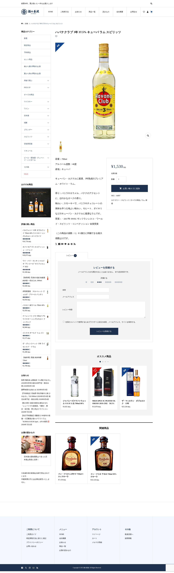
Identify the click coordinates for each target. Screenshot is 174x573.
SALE (26, 174)
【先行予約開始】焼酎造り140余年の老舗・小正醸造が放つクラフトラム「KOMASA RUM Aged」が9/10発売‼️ (35, 418)
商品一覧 (92, 12)
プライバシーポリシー (34, 542)
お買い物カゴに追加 (131, 188)
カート (94, 538)
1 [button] (100, 361)
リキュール (28, 151)
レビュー (71, 255)
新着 (25, 38)
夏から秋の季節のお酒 (32, 73)
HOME (50, 12)
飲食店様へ (129, 534)
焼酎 (25, 123)
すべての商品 (135, 200)
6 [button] (41, 451)
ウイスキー (28, 102)
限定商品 (27, 45)
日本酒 (26, 115)
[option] (74, 388)
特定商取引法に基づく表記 (36, 538)
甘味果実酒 (28, 144)
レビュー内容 (67, 309)
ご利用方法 (64, 12)
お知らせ (78, 12)
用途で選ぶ (28, 80)
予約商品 (27, 52)
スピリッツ (125, 200)
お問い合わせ (31, 546)
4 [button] (107, 361)
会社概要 (119, 12)
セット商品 (28, 59)
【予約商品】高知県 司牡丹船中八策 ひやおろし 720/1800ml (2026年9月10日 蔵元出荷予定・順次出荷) (35, 396)
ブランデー (28, 130)
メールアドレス (68, 297)
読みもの (106, 12)
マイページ (96, 534)
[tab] (71, 255)
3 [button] (105, 361)
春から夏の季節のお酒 (32, 66)
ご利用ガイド (31, 534)
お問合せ (133, 12)
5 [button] (39, 451)
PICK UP (27, 87)
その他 (26, 167)
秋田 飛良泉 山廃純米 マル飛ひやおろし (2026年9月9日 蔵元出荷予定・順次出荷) (36, 383)
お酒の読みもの (65, 550)
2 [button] (102, 361)
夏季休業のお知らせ (28, 390)
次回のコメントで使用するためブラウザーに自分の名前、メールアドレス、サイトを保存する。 (101, 322)
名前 (64, 290)
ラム (143, 200)
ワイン (26, 109)
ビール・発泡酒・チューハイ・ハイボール (34, 159)
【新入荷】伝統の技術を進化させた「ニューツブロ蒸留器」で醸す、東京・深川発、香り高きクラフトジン (34, 406)
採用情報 (128, 538)
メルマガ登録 (97, 542)
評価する (104, 278)
